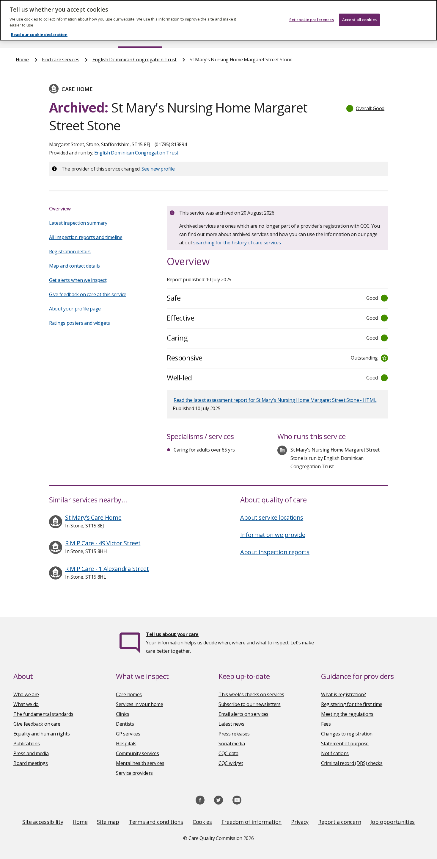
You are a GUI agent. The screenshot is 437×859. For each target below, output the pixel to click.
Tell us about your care (172, 634)
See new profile (158, 168)
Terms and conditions (156, 821)
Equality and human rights (41, 733)
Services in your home (139, 704)
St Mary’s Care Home (93, 517)
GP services (128, 733)
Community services (137, 753)
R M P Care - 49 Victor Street (102, 543)
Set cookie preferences (311, 19)
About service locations (271, 517)
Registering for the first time (351, 704)
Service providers (134, 773)
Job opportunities (392, 821)
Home (22, 59)
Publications (26, 743)
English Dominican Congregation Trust (134, 59)
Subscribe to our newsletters (249, 704)
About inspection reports (274, 552)
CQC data (228, 753)
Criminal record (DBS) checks (352, 763)
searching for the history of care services (237, 242)
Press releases (234, 733)
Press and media (31, 753)
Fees (326, 724)
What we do (26, 704)
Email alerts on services (243, 714)
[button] (365, 108)
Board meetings (30, 763)
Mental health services (140, 763)
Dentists (125, 724)
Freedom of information (251, 821)
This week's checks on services (251, 694)
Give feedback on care (36, 724)
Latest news (231, 724)
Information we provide (272, 535)
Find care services (60, 59)
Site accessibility (42, 821)
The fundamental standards (43, 714)
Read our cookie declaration (39, 34)
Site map (108, 821)
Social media (231, 743)
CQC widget (230, 763)
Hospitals (126, 743)
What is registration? (343, 694)
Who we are (26, 694)
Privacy (300, 821)
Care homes (129, 694)
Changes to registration (346, 733)
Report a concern (339, 821)
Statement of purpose (345, 743)
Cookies (202, 821)
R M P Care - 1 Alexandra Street (107, 569)
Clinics (122, 714)
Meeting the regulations (347, 714)
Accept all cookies (359, 19)
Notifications (335, 753)
